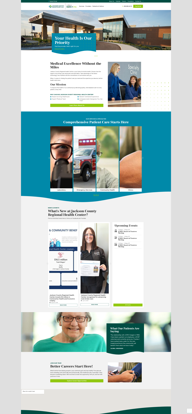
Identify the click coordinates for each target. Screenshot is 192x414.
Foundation (131, 1)
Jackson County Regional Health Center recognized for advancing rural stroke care (93, 297)
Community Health (107, 190)
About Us (111, 1)
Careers (124, 1)
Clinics (130, 190)
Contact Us (138, 1)
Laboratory (61, 190)
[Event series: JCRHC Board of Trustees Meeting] (128, 229)
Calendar (118, 1)
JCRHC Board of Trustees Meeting (127, 232)
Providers (88, 6)
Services (81, 6)
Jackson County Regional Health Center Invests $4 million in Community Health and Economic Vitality (62, 298)
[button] (143, 1)
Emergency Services (84, 190)
